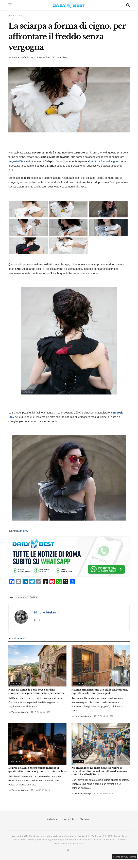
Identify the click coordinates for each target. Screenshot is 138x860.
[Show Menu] (10, 5)
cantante (21, 597)
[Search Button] (128, 5)
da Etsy (23, 530)
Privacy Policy (68, 819)
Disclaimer (85, 819)
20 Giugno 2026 (104, 793)
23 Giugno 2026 (104, 716)
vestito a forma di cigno (104, 161)
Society (20, 15)
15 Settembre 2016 (45, 57)
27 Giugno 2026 (41, 712)
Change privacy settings (124, 857)
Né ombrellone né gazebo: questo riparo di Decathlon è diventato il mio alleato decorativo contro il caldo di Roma (99, 771)
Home (11, 15)
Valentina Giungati (20, 712)
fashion (34, 597)
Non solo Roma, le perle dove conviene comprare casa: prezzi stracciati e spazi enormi (36, 691)
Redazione (52, 819)
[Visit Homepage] (69, 5)
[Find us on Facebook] (68, 851)
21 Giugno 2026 (41, 790)
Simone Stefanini (20, 57)
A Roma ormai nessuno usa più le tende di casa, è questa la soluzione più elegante (100, 691)
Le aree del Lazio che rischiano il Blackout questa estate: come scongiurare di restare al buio (37, 769)
